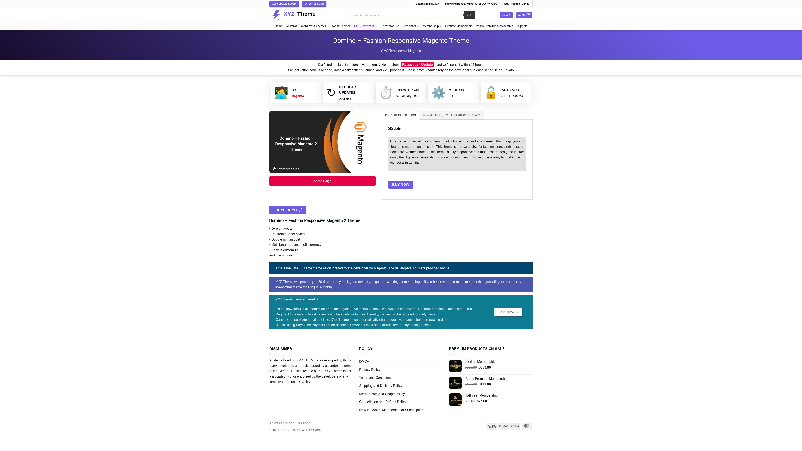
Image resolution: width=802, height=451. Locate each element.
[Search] (469, 15)
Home (278, 26)
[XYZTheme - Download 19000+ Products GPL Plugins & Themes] (297, 15)
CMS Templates (364, 26)
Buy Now (400, 184)
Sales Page (322, 181)
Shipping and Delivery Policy (380, 386)
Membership (431, 26)
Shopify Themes (340, 26)
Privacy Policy (369, 369)
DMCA (364, 361)
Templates (409, 26)
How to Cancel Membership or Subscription (391, 410)
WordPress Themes (313, 26)
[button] (524, 15)
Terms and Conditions (375, 377)
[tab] (400, 115)
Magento (414, 51)
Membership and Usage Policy (382, 394)
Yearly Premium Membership (494, 26)
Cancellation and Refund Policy (382, 402)
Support (522, 26)
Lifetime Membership (458, 26)
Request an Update (417, 64)
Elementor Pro (390, 26)
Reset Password (282, 423)
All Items (291, 26)
